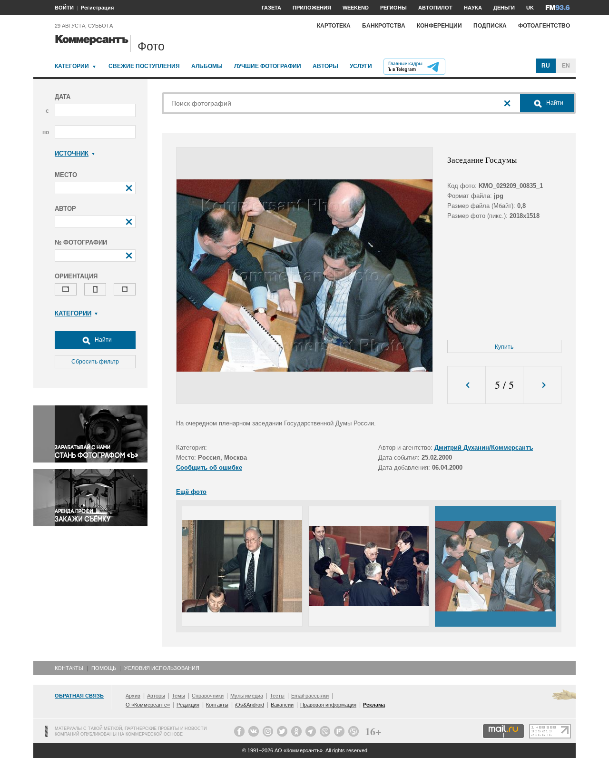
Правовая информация (328, 705)
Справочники (208, 696)
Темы (178, 696)
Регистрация (97, 7)
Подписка (490, 25)
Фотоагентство (544, 25)
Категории (72, 66)
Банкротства (383, 25)
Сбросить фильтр (95, 361)
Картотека (334, 25)
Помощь (103, 668)
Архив (133, 696)
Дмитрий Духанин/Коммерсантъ (483, 447)
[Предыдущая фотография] (466, 385)
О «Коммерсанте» (148, 705)
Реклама (374, 705)
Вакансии (282, 705)
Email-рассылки (310, 696)
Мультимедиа (246, 696)
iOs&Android (249, 705)
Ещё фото (191, 491)
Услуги (361, 66)
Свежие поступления (144, 66)
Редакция (188, 705)
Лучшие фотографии (267, 66)
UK (530, 7)
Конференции (439, 25)
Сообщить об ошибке (209, 467)
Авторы (325, 66)
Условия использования (161, 668)
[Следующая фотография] (542, 385)
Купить (504, 347)
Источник (71, 153)
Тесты (277, 696)
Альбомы (207, 66)
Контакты (69, 668)
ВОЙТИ (64, 7)
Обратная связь (79, 696)
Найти (102, 339)
